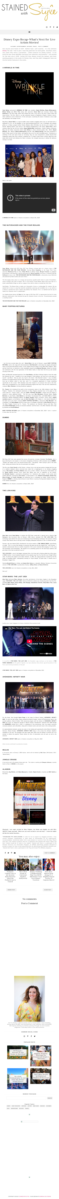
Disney (14, 46)
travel (35, 46)
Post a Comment (43, 46)
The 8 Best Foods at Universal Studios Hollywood (23, 875)
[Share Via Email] (15, 853)
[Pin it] (11, 853)
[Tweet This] (8, 853)
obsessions (14, 1108)
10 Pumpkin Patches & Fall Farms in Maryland (18, 1052)
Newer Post (11, 889)
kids (8, 1108)
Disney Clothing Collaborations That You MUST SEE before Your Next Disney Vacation (36, 876)
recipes (21, 1108)
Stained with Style (24, 1196)
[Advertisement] (29, 930)
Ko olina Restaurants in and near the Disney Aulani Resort (18, 1078)
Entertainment (21, 46)
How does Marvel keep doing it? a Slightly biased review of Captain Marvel (48, 876)
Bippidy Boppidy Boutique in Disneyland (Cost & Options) (41, 1056)
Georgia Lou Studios (45, 1196)
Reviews (29, 46)
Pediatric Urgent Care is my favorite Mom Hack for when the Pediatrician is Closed (10, 876)
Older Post (47, 889)
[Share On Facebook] (5, 853)
